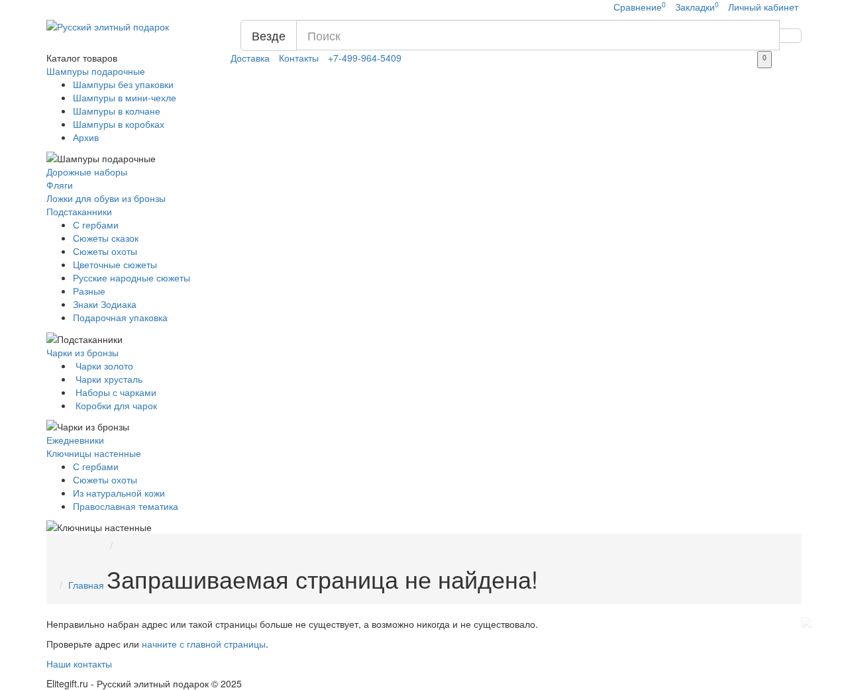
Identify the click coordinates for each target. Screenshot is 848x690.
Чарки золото (103, 365)
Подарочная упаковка (120, 317)
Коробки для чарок (115, 405)
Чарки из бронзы (82, 352)
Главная (86, 584)
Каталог (81, 57)
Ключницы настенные (93, 453)
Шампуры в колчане (116, 110)
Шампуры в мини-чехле (124, 97)
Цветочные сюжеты (115, 264)
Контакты (299, 57)
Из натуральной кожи (119, 492)
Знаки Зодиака (104, 304)
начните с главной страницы (204, 643)
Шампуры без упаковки (123, 84)
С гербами (96, 224)
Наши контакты (79, 663)
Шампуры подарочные (95, 70)
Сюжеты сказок (105, 237)
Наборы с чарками (114, 392)
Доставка (250, 57)
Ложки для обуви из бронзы (106, 198)
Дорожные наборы (86, 171)
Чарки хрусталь (107, 378)
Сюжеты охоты (105, 251)
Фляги (59, 184)
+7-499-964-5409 (364, 57)
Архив (86, 137)
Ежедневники (75, 439)
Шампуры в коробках (118, 123)
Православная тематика (125, 506)
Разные (89, 290)
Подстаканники (79, 211)
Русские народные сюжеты (131, 277)
